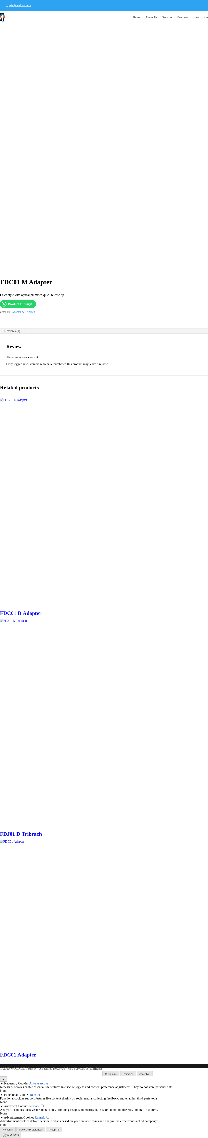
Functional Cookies (16, 1094)
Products (182, 17)
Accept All (144, 1074)
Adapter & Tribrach (23, 311)
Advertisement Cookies (19, 1117)
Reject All (128, 1074)
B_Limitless (94, 1068)
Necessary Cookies (16, 1083)
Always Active (38, 1083)
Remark (35, 1094)
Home (136, 17)
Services (167, 17)
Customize (111, 1074)
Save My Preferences (31, 1129)
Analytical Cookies (16, 1106)
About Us (151, 17)
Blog (196, 17)
